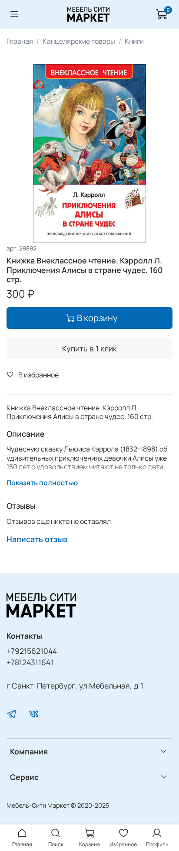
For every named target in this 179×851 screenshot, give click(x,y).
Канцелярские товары (79, 41)
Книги (134, 41)
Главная (20, 41)
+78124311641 (30, 662)
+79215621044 (32, 651)
